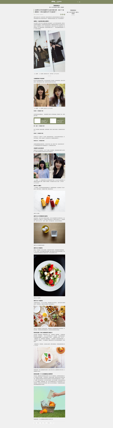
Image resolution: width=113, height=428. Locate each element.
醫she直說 (55, 7)
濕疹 (50, 7)
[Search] (77, 2)
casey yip (38, 14)
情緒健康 (62, 7)
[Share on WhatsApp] (62, 14)
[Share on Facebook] (61, 14)
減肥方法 (58, 7)
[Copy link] (64, 14)
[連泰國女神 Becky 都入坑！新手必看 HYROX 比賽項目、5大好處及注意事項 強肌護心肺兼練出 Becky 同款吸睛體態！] (53, 120)
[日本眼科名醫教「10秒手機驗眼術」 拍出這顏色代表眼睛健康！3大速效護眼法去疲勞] (37, 120)
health (34, 14)
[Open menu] (79, 1)
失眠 (52, 7)
